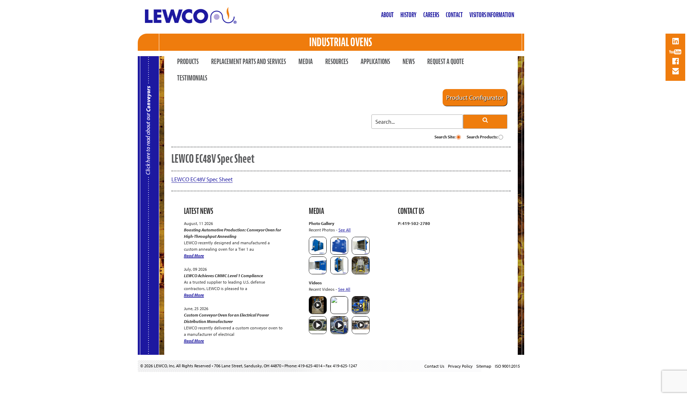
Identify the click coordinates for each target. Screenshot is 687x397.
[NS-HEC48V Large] (339, 253)
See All (344, 229)
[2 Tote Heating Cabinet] (318, 272)
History (408, 14)
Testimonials (192, 78)
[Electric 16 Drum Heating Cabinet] (361, 253)
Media (305, 62)
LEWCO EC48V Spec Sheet (202, 179)
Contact (454, 14)
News (409, 62)
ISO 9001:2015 (507, 366)
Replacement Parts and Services (248, 62)
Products (188, 62)
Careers (431, 14)
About (387, 14)
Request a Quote (445, 62)
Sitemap (483, 366)
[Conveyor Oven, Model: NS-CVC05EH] (361, 272)
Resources (336, 62)
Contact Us (434, 366)
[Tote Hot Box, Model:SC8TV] (318, 253)
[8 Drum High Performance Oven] (339, 272)
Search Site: (445, 136)
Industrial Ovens (340, 42)
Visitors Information (491, 14)
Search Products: (482, 136)
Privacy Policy (460, 366)
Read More (194, 255)
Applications (375, 62)
